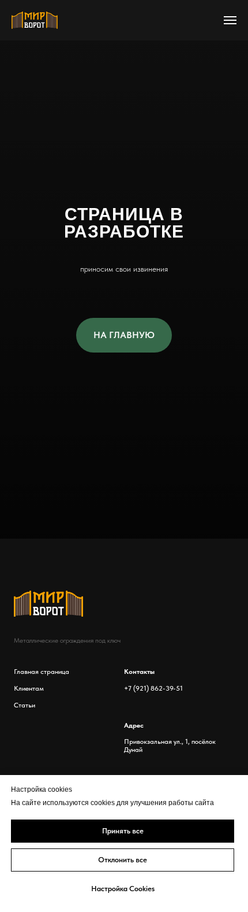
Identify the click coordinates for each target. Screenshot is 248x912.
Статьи (24, 705)
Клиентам (29, 688)
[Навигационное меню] (230, 20)
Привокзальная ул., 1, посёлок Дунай (170, 745)
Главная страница (41, 672)
